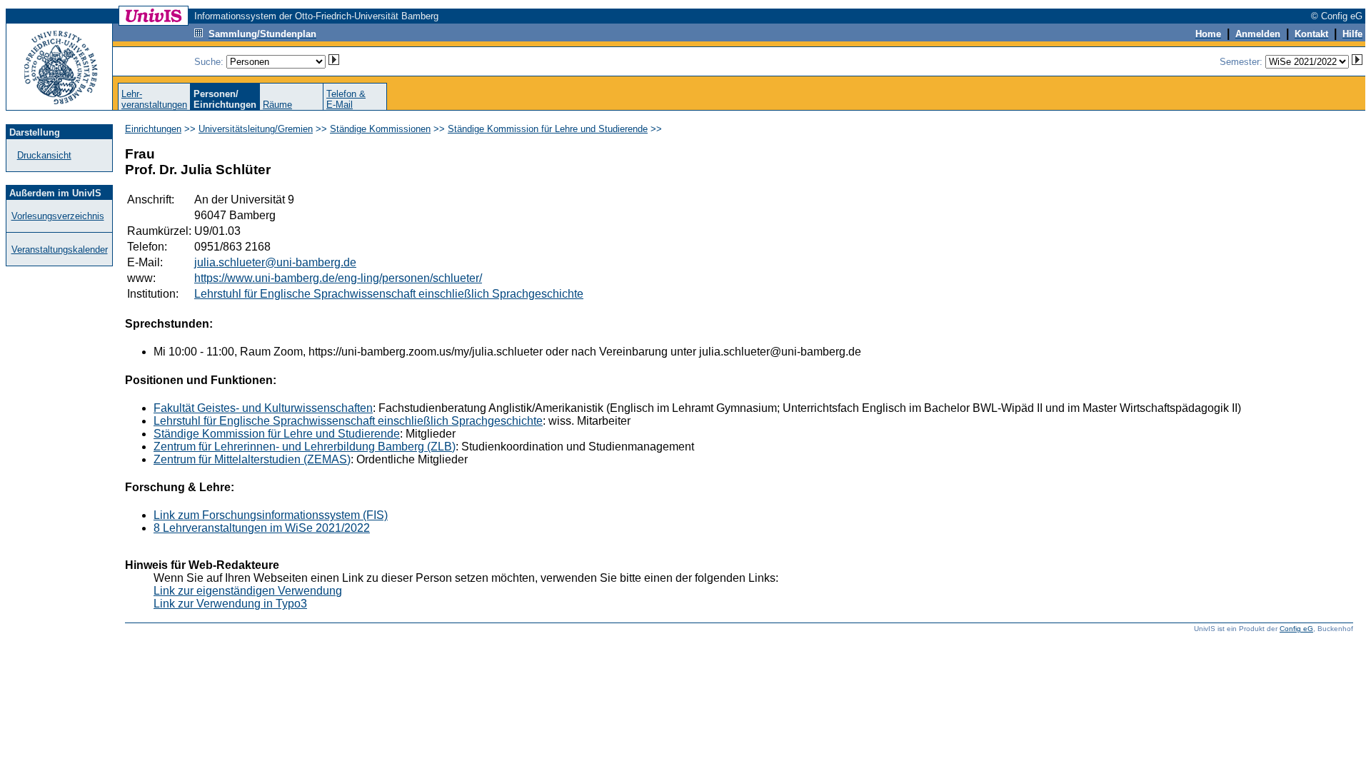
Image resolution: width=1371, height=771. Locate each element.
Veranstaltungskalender (59, 249)
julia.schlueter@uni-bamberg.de (275, 262)
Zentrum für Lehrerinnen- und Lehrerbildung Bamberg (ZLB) (305, 446)
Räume (277, 104)
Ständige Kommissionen (380, 129)
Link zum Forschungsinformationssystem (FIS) (271, 515)
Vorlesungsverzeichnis (57, 216)
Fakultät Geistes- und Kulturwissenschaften (263, 408)
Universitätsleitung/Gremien (256, 129)
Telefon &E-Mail (346, 99)
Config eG (1296, 629)
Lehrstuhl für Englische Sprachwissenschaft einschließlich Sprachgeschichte (388, 294)
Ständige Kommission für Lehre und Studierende (548, 129)
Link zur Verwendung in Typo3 (230, 604)
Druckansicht (44, 155)
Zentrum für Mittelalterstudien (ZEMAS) (252, 459)
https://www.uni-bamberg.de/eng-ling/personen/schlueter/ (338, 278)
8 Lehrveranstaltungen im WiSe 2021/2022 (262, 528)
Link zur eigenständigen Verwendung (248, 591)
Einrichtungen (153, 129)
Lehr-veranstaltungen (154, 99)
